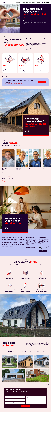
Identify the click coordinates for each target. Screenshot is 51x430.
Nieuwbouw (15, 351)
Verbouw (26, 351)
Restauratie (21, 351)
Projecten (33, 2)
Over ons (23, 2)
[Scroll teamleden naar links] (3, 157)
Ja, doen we (43, 250)
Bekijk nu (5, 181)
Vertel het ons (42, 82)
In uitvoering (40, 351)
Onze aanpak (18, 2)
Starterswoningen (33, 351)
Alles (10, 351)
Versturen (25, 405)
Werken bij (38, 2)
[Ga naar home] (5, 2)
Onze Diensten (28, 2)
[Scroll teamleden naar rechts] (48, 157)
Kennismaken (47, 2)
